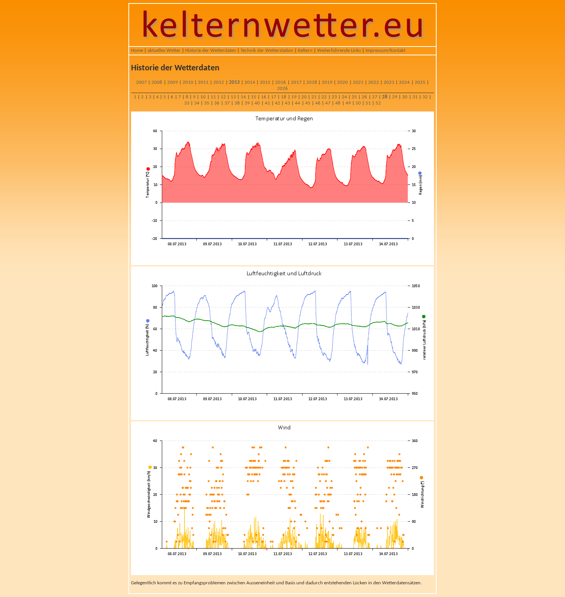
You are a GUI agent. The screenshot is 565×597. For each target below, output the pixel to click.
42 (277, 103)
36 (216, 103)
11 (213, 97)
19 (294, 97)
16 (263, 97)
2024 (404, 82)
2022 (373, 82)
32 (425, 97)
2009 (172, 82)
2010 (188, 82)
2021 (358, 82)
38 (237, 103)
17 (273, 97)
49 (348, 103)
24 (344, 97)
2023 (389, 82)
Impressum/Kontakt (385, 50)
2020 (342, 82)
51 (368, 103)
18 (283, 97)
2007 (141, 82)
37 (227, 103)
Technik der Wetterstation (267, 50)
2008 (156, 82)
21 (314, 97)
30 (404, 97)
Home (137, 50)
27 (374, 97)
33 (186, 103)
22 (324, 97)
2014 (249, 82)
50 (358, 103)
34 (196, 103)
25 (354, 97)
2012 (218, 82)
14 (243, 97)
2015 (265, 82)
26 (364, 97)
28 (384, 97)
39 (247, 103)
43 (287, 103)
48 (338, 103)
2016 (280, 82)
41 (267, 103)
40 (257, 103)
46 (318, 103)
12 (223, 97)
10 (203, 97)
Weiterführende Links (339, 50)
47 (328, 103)
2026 (282, 88)
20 (304, 97)
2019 (327, 82)
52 (378, 103)
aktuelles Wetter (164, 50)
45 (308, 103)
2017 (296, 82)
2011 (203, 82)
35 (206, 103)
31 (415, 97)
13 (233, 97)
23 (334, 97)
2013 (234, 82)
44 (297, 103)
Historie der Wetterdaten (210, 50)
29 (394, 97)
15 (253, 97)
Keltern (305, 50)
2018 (311, 82)
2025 (420, 82)
